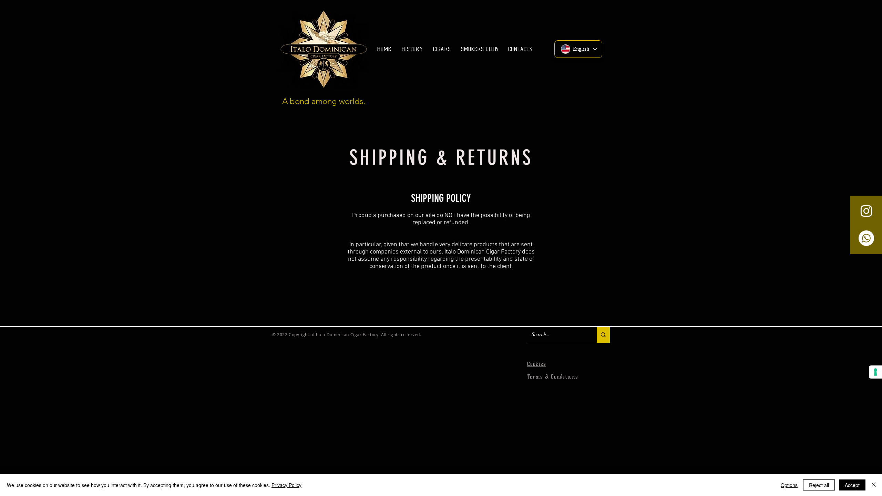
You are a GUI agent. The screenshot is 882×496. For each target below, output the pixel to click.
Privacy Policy (286, 485)
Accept (852, 485)
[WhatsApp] (866, 238)
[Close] (874, 484)
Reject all (819, 485)
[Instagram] (866, 211)
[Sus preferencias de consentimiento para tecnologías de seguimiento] (875, 372)
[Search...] (603, 335)
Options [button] (789, 485)
